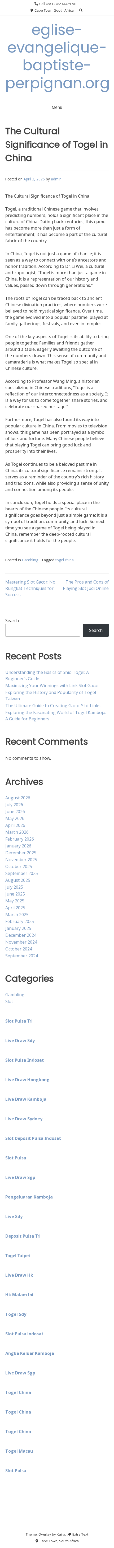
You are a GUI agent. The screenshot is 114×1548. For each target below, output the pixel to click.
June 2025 (15, 894)
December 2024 (20, 935)
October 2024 (18, 949)
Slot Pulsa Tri (19, 1021)
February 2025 (19, 921)
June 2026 (15, 811)
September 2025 (21, 873)
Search (12, 620)
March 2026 (17, 832)
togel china (64, 559)
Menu (57, 107)
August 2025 (17, 880)
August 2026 (17, 798)
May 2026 (14, 818)
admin (56, 178)
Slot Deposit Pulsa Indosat (33, 1138)
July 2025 (14, 887)
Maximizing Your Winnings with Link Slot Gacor (52, 685)
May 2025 (14, 901)
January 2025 (18, 928)
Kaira (61, 1534)
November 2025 (21, 859)
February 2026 (19, 839)
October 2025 (18, 866)
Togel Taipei (17, 1255)
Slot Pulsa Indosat (24, 1060)
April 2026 (15, 825)
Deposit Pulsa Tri (23, 1236)
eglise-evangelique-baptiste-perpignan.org (57, 56)
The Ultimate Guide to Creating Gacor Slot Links (52, 705)
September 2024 (21, 956)
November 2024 (21, 942)
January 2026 (18, 846)
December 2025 (20, 853)
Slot (9, 1001)
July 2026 (14, 805)
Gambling (30, 559)
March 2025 (17, 914)
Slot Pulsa (15, 1158)
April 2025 (15, 908)
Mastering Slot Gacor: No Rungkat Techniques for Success (30, 588)
